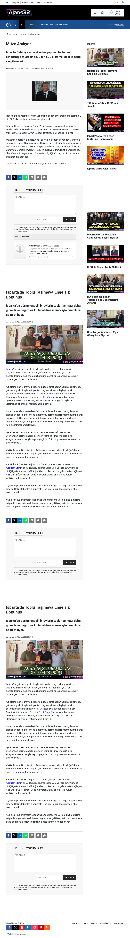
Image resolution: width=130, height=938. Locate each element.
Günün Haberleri (28, 3)
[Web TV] (116, 2)
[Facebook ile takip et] (9, 927)
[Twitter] (14, 177)
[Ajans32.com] (19, 12)
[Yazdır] (38, 177)
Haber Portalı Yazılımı (18, 934)
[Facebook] (8, 177)
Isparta (23, 34)
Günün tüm (115, 24)
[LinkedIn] (19, 177)
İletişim (94, 923)
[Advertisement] (48, 278)
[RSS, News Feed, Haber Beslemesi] (47, 927)
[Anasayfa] (7, 3)
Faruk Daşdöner (46, 397)
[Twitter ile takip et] (15, 927)
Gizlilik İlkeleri (105, 923)
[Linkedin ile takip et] (28, 927)
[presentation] (15, 24)
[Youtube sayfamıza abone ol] (22, 927)
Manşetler (15, 3)
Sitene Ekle (48, 3)
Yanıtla (33, 257)
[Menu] (95, 12)
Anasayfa (13, 34)
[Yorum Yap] (44, 177)
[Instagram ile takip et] (34, 927)
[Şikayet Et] (72, 256)
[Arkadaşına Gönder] (31, 177)
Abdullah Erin (13, 467)
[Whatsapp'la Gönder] (25, 177)
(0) (41, 257)
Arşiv (39, 3)
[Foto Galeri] (122, 2)
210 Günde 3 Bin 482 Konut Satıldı (53, 24)
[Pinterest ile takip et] (41, 927)
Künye (85, 923)
